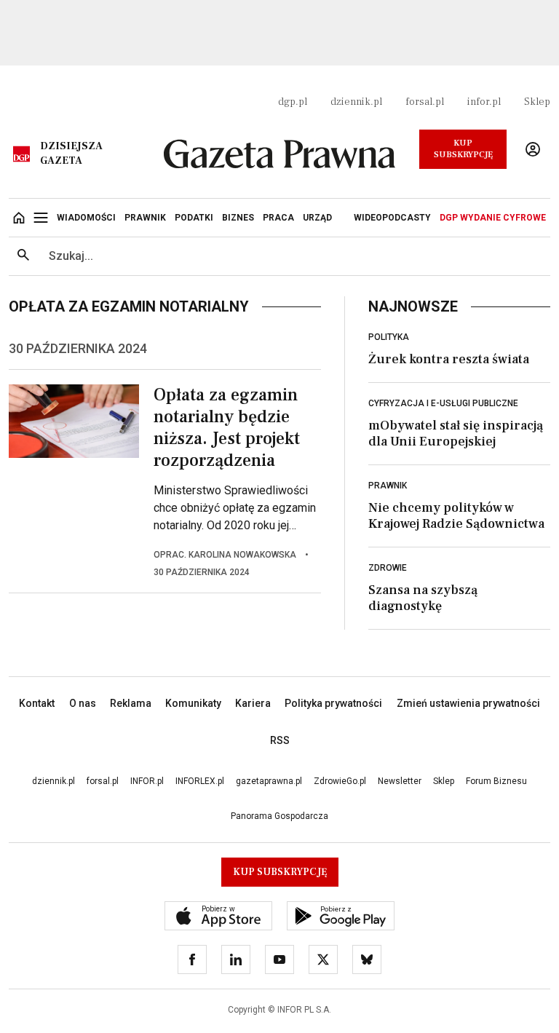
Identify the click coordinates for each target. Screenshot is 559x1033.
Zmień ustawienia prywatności (468, 703)
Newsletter (399, 781)
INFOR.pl (147, 781)
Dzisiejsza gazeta (71, 153)
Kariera (253, 703)
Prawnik (387, 485)
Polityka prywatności (333, 703)
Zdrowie (387, 568)
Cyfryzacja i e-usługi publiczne (443, 403)
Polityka (388, 337)
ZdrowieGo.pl (340, 781)
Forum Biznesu (496, 781)
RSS (280, 740)
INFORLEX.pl (199, 781)
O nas (82, 703)
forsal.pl (424, 101)
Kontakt (37, 703)
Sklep (537, 101)
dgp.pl (292, 101)
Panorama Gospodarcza (279, 816)
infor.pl (484, 101)
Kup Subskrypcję (463, 149)
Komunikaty (193, 703)
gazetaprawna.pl (269, 781)
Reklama (130, 703)
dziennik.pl (356, 101)
